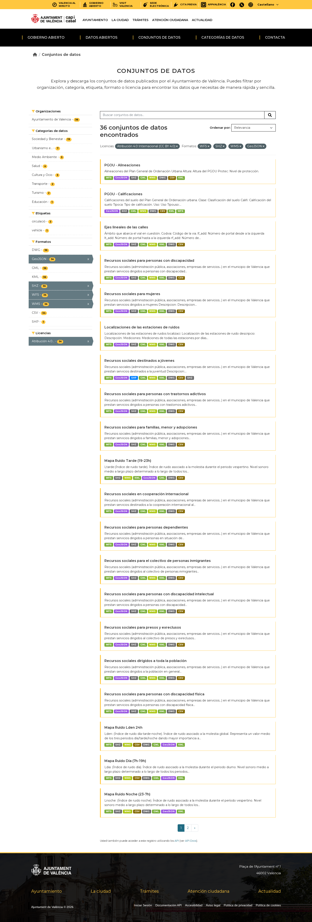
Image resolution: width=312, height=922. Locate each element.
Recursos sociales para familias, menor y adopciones (150, 427)
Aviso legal (213, 905)
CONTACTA (275, 37)
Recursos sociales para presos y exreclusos (142, 627)
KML (180, 177)
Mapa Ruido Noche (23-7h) (127, 794)
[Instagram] (250, 4)
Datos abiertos (101, 37)
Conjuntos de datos (159, 37)
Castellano (265, 4)
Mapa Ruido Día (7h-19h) (125, 761)
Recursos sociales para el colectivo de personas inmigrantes (157, 561)
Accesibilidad (193, 905)
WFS (109, 177)
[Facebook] (232, 4)
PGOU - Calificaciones (123, 194)
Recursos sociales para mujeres (132, 294)
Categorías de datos (222, 37)
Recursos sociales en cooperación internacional (146, 494)
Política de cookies (268, 905)
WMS (152, 177)
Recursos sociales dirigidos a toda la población (145, 661)
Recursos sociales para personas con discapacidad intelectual (159, 594)
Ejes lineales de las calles (126, 227)
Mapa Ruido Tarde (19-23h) (127, 461)
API (176, 840)
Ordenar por (220, 128)
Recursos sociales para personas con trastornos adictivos (155, 394)
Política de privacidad (238, 905)
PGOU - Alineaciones (122, 165)
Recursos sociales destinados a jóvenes (139, 361)
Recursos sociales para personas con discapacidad (149, 261)
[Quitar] (177, 146)
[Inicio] (35, 54)
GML (143, 177)
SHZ (133, 177)
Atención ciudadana (170, 20)
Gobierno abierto (46, 37)
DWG (162, 177)
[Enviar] (269, 115)
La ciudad (120, 20)
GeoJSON (121, 177)
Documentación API (168, 905)
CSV (172, 177)
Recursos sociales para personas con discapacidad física (154, 694)
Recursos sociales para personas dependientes (146, 527)
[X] (241, 4)
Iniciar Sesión (143, 905)
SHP (133, 377)
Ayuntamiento (95, 20)
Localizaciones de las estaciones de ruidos (142, 327)
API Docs (190, 840)
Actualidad (202, 20)
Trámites (140, 20)
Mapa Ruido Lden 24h (123, 727)
